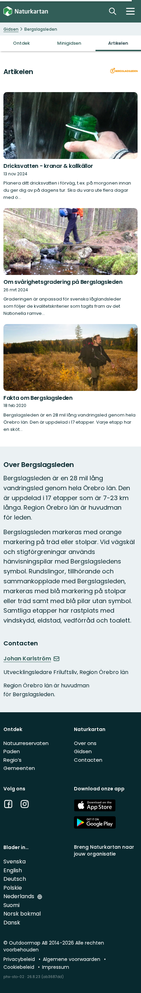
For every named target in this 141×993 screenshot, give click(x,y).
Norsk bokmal (22, 914)
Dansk (11, 922)
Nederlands (19, 896)
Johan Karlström (27, 658)
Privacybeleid (19, 959)
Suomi (11, 905)
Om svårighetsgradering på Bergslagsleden (62, 282)
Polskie (12, 888)
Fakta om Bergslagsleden (38, 398)
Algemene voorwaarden (72, 959)
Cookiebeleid (19, 967)
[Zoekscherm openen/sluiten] (112, 11)
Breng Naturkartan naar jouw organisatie (104, 850)
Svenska (14, 861)
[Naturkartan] (25, 11)
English (12, 870)
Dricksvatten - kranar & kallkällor (48, 166)
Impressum (55, 967)
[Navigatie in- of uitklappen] (130, 11)
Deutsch (14, 879)
